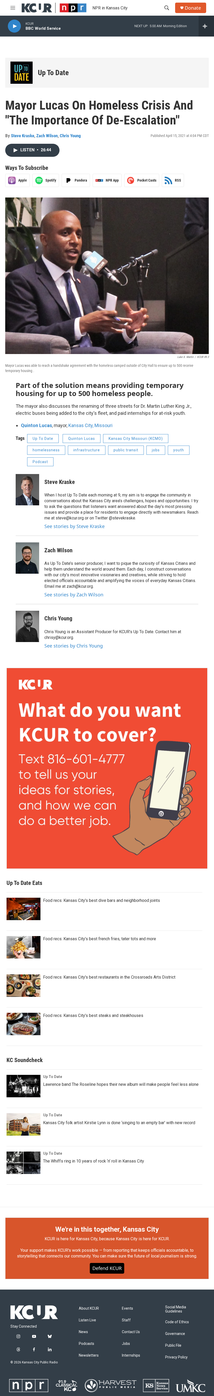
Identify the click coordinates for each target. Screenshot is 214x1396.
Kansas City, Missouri (90, 425)
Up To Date (53, 72)
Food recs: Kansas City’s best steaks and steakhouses (93, 1015)
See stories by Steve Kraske (74, 526)
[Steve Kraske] (27, 489)
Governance (175, 1334)
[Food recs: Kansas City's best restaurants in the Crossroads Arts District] (23, 985)
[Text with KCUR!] (107, 768)
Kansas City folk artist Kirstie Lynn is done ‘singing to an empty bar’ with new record (119, 1122)
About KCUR (89, 1308)
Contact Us (131, 1332)
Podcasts (86, 1344)
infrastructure (86, 450)
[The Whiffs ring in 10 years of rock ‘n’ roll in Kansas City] (23, 1163)
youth (178, 450)
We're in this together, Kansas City (107, 1229)
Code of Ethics (177, 1322)
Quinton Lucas (36, 425)
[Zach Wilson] (27, 558)
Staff (126, 1320)
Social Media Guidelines (175, 1309)
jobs (156, 450)
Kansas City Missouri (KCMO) (136, 438)
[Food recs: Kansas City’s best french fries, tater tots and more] (23, 947)
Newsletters (89, 1355)
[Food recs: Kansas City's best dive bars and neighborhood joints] (23, 909)
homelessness (46, 450)
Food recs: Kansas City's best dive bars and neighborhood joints (101, 900)
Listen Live (87, 1320)
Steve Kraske (22, 135)
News (83, 1332)
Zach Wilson (47, 135)
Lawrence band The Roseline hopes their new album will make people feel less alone (121, 1084)
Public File (173, 1345)
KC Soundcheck (25, 1060)
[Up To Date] (21, 73)
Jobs (126, 1344)
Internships (131, 1355)
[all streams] (206, 26)
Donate (193, 8)
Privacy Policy (176, 1357)
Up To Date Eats (24, 883)
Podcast (40, 462)
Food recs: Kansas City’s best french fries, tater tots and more (99, 938)
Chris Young (70, 135)
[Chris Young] (27, 626)
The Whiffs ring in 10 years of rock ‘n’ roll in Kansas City (93, 1161)
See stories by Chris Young (73, 646)
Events (127, 1308)
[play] (14, 26)
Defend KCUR (107, 1268)
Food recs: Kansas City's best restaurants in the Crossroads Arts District (109, 977)
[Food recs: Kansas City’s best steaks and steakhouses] (23, 1024)
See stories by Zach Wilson (73, 594)
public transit (126, 450)
